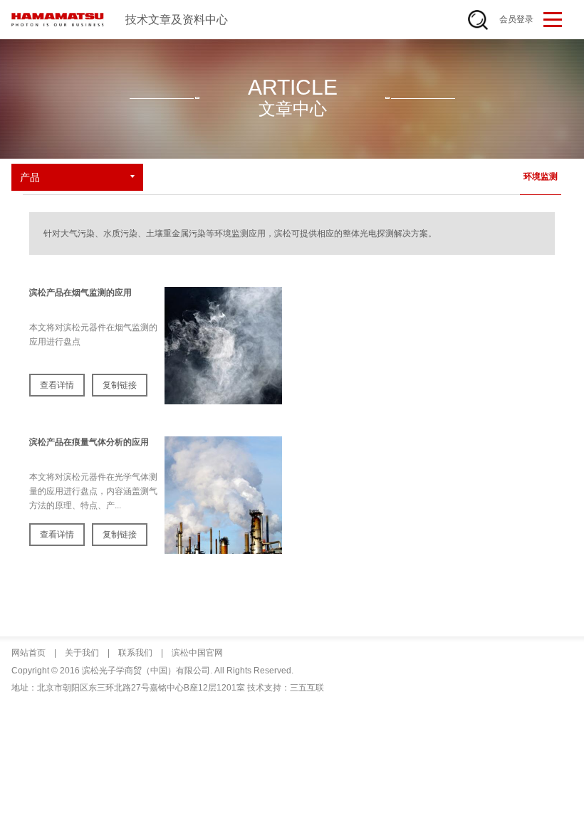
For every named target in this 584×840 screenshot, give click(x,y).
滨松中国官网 (196, 653)
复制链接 (120, 385)
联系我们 (134, 653)
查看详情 (57, 385)
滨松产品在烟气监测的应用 (80, 293)
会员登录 (516, 19)
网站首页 (28, 653)
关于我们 (81, 653)
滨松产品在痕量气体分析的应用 (89, 442)
